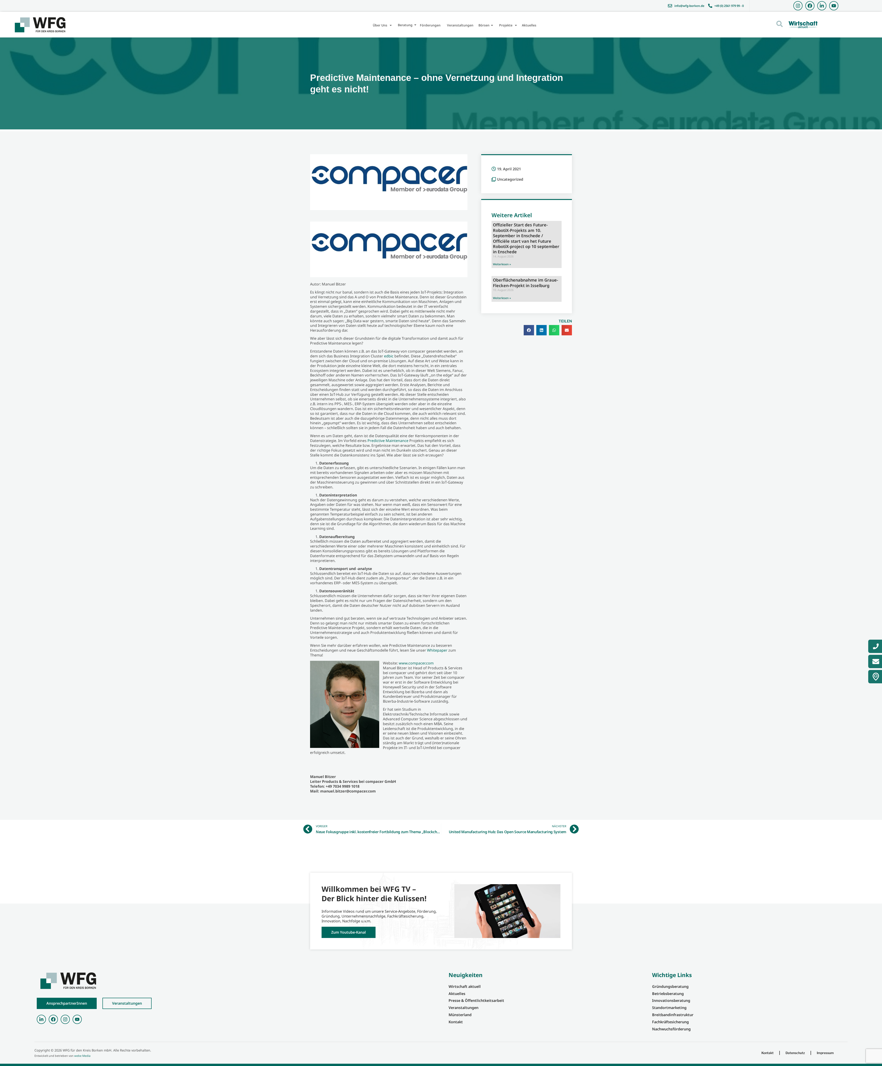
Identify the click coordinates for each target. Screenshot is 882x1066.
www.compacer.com (416, 663)
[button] (529, 330)
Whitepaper (437, 650)
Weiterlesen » (502, 264)
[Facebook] (809, 5)
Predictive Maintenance (388, 440)
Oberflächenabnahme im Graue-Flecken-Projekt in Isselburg (525, 282)
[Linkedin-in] (821, 5)
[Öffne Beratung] (415, 25)
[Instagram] (798, 5)
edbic (388, 356)
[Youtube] (833, 5)
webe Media (82, 1056)
